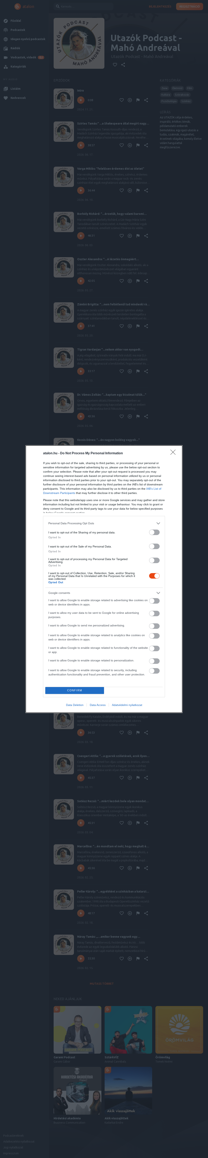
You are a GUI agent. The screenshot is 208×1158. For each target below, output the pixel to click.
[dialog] (104, 579)
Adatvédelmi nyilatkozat (127, 705)
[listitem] (104, 523)
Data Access (98, 705)
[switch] (154, 532)
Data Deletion (74, 705)
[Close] (174, 453)
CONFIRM (74, 690)
